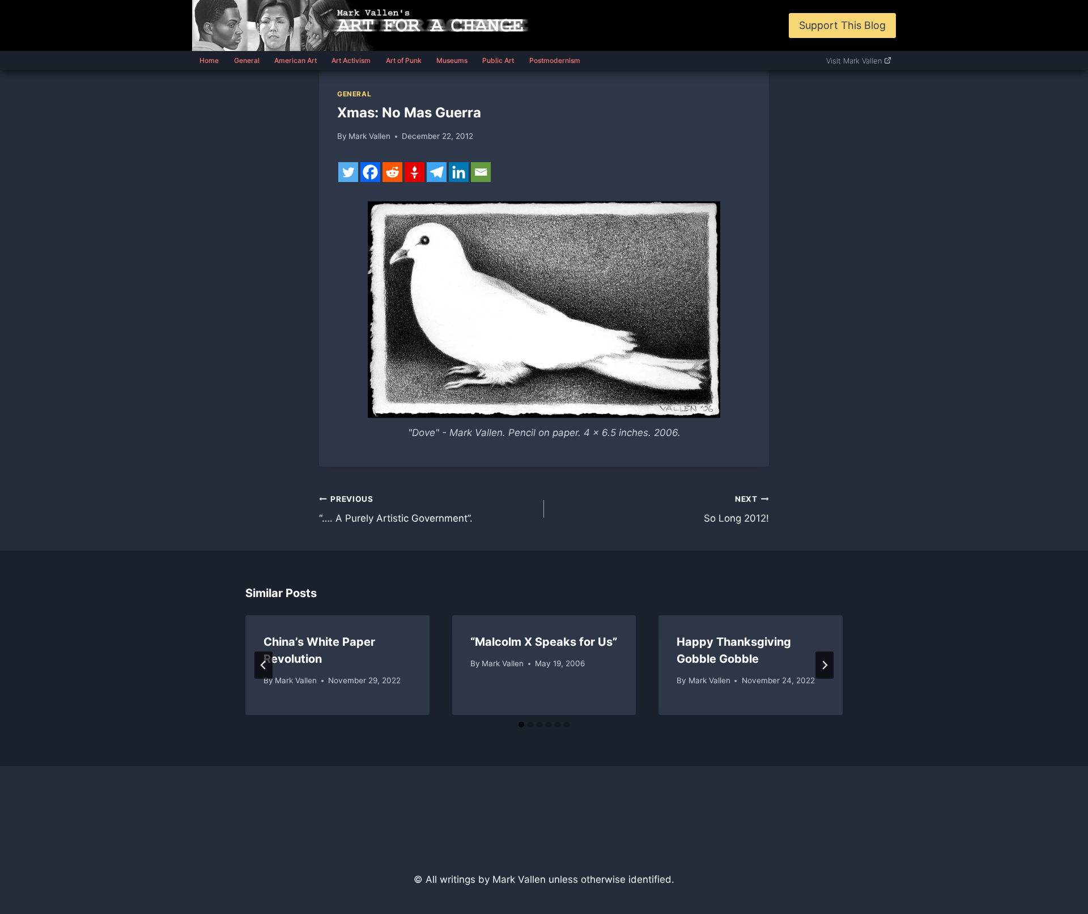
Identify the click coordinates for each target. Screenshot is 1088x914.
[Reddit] (392, 172)
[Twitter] (348, 172)
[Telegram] (437, 172)
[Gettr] (414, 172)
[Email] (481, 172)
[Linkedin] (459, 172)
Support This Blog (842, 25)
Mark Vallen (369, 136)
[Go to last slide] (263, 665)
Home (209, 60)
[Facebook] (370, 172)
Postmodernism (554, 60)
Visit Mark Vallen (854, 60)
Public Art (498, 60)
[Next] (824, 665)
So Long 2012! (736, 509)
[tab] (521, 724)
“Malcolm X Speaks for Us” (543, 642)
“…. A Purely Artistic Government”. (396, 509)
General (247, 60)
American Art (295, 60)
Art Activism (351, 60)
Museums (452, 60)
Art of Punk (404, 60)
